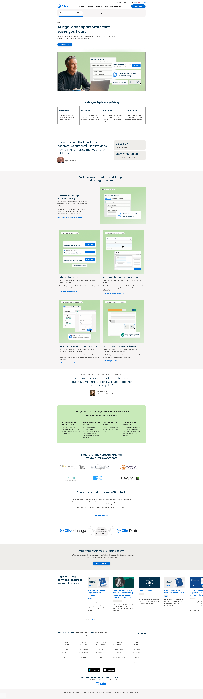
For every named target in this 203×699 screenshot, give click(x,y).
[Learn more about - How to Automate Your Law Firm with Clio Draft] (175, 595)
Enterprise (99, 6)
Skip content (62, 578)
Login (142, 2)
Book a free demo (101, 563)
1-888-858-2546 (81, 632)
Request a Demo (138, 6)
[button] (88, 619)
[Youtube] (142, 634)
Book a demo (65, 44)
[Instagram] (145, 634)
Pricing (106, 6)
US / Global (135, 2)
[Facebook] (133, 634)
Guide (89, 598)
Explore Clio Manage (101, 515)
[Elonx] (136, 634)
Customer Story (117, 601)
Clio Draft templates (106, 502)
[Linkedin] (139, 634)
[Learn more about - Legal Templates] (149, 595)
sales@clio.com (101, 632)
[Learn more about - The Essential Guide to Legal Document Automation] (98, 595)
